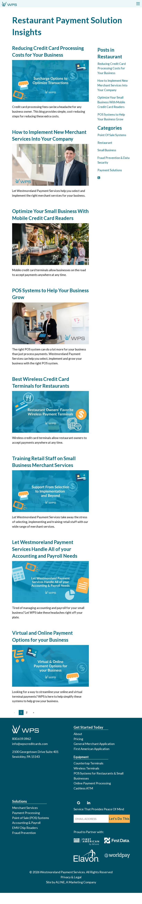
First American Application (91, 749)
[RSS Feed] (98, 177)
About (78, 734)
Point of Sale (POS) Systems (30, 818)
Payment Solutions (109, 170)
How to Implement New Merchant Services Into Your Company (112, 85)
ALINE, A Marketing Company (76, 882)
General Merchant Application (94, 744)
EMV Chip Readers (25, 828)
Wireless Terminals (86, 768)
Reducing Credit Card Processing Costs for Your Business (111, 68)
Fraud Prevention (24, 833)
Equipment (81, 757)
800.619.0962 (21, 739)
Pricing (78, 739)
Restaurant (104, 142)
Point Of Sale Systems (111, 135)
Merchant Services (25, 808)
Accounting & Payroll (26, 823)
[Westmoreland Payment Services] (9, 3)
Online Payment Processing (92, 783)
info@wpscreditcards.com (30, 744)
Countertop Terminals (88, 763)
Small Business (106, 150)
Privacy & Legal (71, 877)
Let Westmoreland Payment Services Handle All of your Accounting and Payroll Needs (44, 549)
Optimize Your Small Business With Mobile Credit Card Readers (111, 102)
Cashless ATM (83, 788)
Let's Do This (119, 819)
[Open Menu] (138, 3)
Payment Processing (26, 813)
